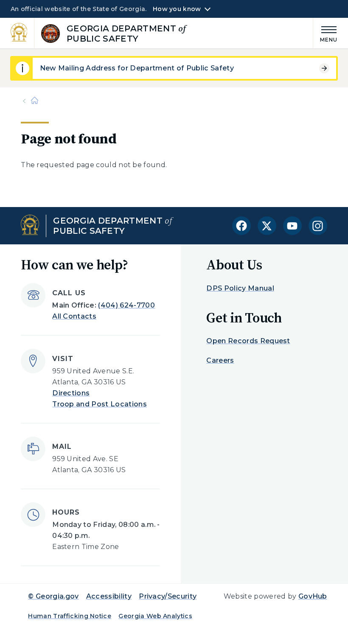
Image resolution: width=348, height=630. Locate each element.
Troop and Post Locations (99, 404)
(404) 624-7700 (126, 305)
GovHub (312, 596)
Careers (220, 360)
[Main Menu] (325, 33)
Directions (71, 393)
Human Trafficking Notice (69, 616)
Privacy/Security (167, 596)
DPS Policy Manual (240, 288)
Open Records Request (248, 341)
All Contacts (74, 316)
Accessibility (109, 596)
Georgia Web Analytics (155, 616)
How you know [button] (177, 9)
